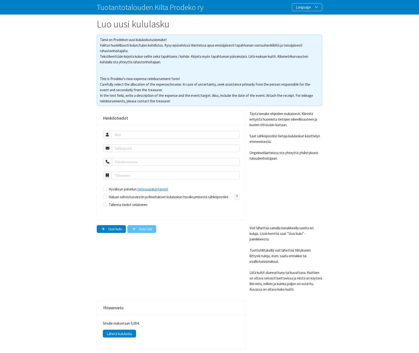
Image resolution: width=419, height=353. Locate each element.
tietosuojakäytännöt (152, 189)
